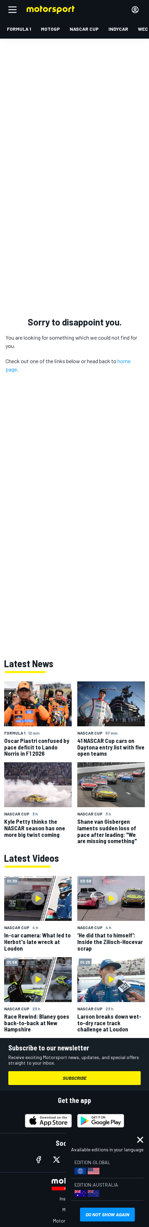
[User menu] (135, 10)
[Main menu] (12, 9)
